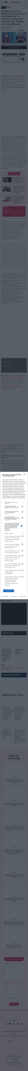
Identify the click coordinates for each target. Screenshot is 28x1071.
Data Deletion (5, 596)
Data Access (14, 596)
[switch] (22, 506)
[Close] (24, 474)
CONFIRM (8, 590)
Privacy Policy (22, 596)
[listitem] (14, 503)
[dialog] (14, 535)
